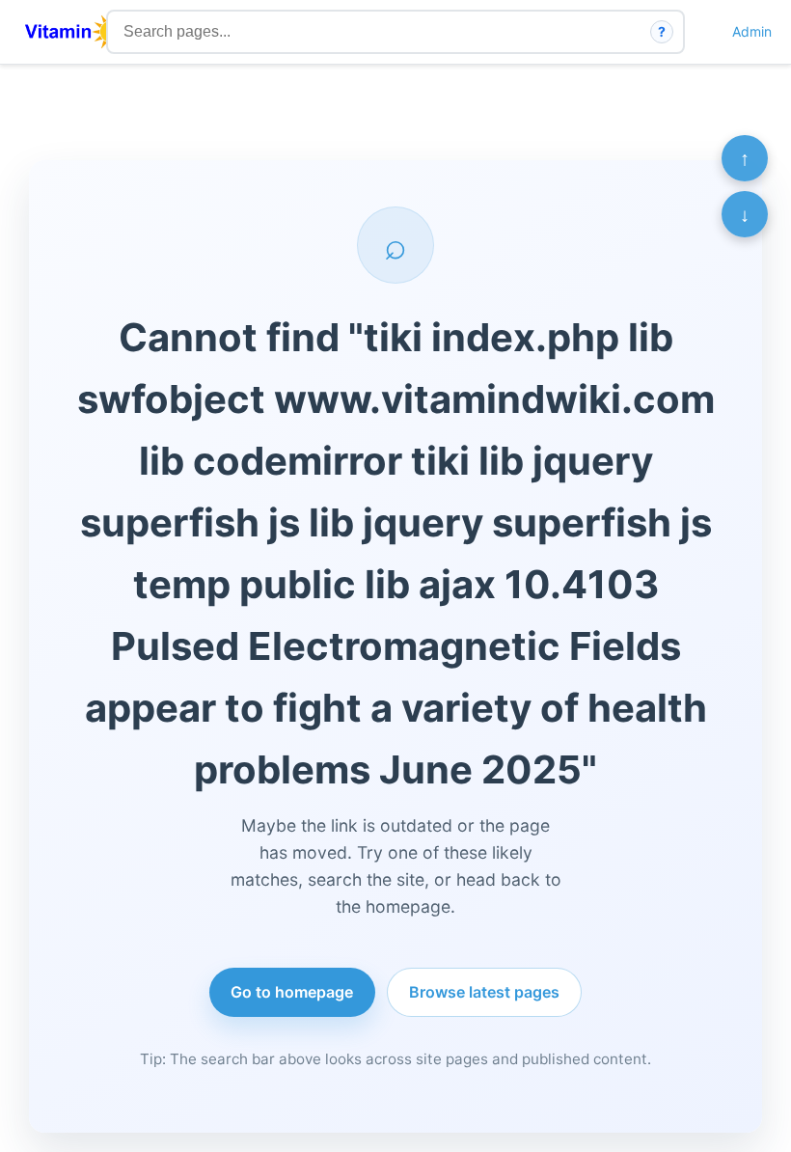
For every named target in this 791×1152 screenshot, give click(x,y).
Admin (752, 31)
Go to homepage (292, 991)
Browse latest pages (484, 991)
